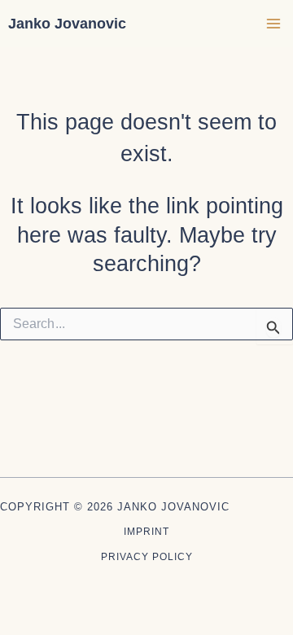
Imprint (146, 531)
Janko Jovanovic (67, 23)
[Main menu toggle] (274, 24)
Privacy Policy (147, 557)
